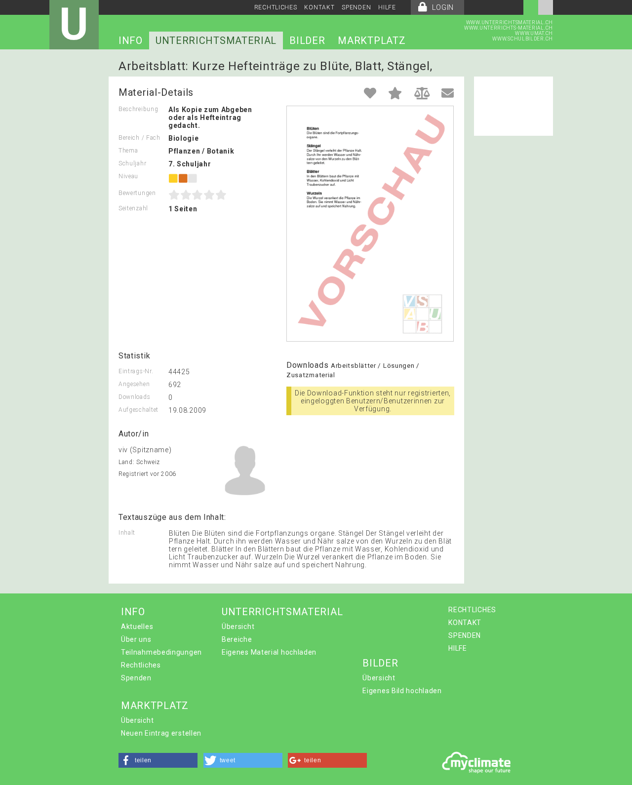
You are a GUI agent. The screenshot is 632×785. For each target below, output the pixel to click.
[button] (158, 760)
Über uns (136, 639)
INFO (130, 40)
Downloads (134, 396)
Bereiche (237, 639)
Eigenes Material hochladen (269, 652)
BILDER (307, 40)
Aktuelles (137, 626)
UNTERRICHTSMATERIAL (216, 40)
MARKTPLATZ (371, 40)
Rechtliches (141, 665)
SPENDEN (356, 7)
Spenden (136, 678)
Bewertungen (137, 193)
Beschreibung (138, 109)
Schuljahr (132, 163)
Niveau (128, 176)
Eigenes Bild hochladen (401, 691)
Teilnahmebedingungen (161, 652)
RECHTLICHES (275, 7)
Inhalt (126, 532)
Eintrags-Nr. (135, 371)
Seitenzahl (133, 208)
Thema (128, 150)
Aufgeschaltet (138, 409)
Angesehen (134, 384)
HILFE (387, 7)
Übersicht (238, 626)
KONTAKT (319, 7)
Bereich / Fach (139, 137)
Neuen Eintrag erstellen (161, 733)
